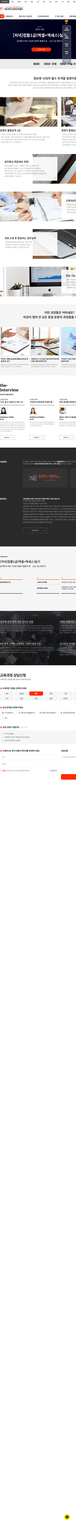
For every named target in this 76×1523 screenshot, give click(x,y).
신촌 (32, 2)
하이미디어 (5, 2)
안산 (44, 2)
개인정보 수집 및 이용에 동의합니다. (16, 771)
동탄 (50, 698)
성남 (50, 2)
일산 (68, 2)
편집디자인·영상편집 (25, 16)
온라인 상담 (41, 49)
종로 (26, 2)
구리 (62, 2)
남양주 (65, 698)
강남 (12, 2)
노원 (38, 2)
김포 (36, 698)
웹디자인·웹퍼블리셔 (6, 16)
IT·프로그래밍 (59, 16)
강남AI (19, 2)
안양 (56, 2)
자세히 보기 (53, 770)
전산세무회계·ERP (43, 16)
